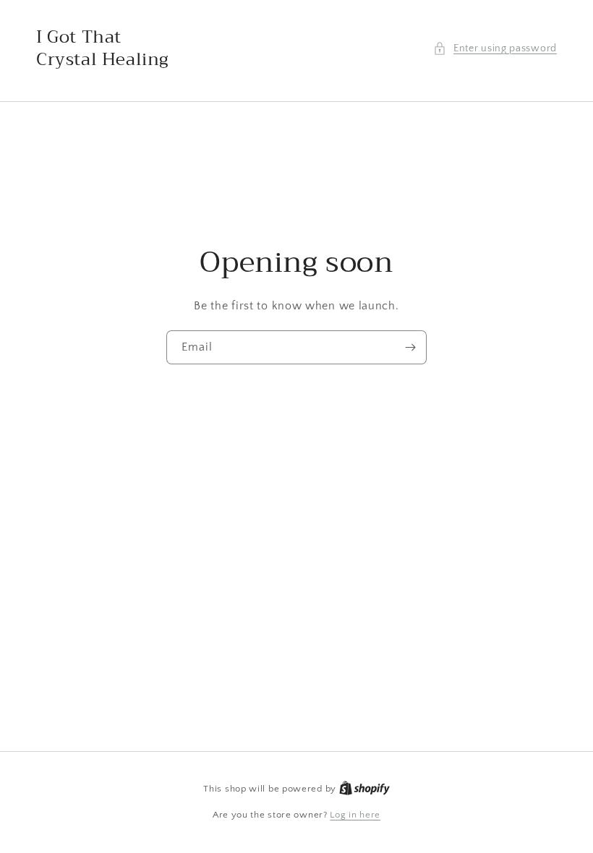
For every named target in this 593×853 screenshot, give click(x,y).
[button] (495, 49)
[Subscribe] (410, 347)
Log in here (355, 815)
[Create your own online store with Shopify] (364, 789)
